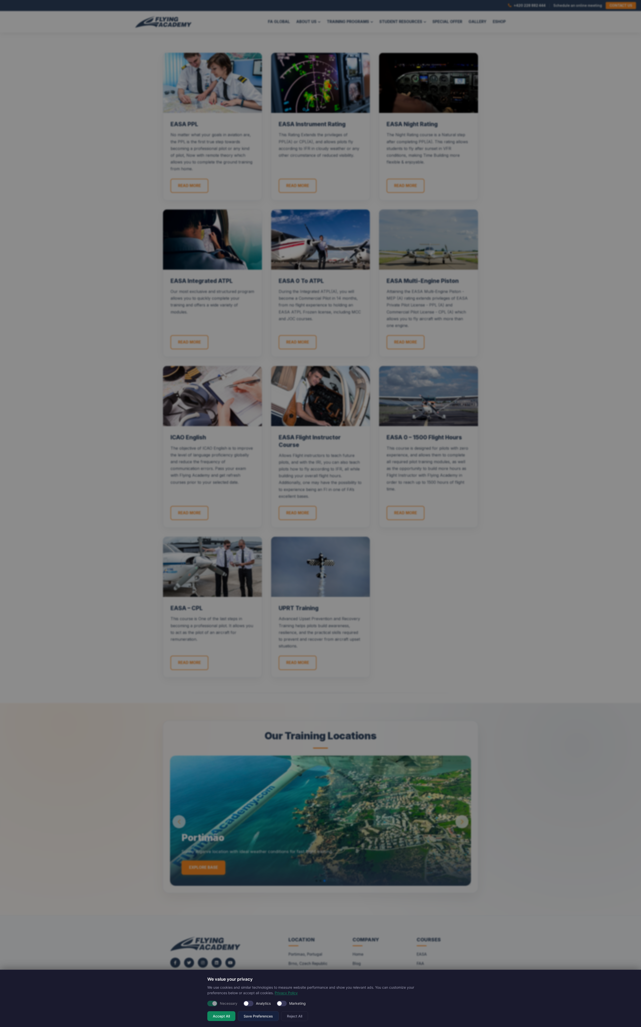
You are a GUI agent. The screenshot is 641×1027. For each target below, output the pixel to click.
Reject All (294, 1016)
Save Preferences (258, 1016)
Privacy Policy (286, 993)
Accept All (221, 1016)
